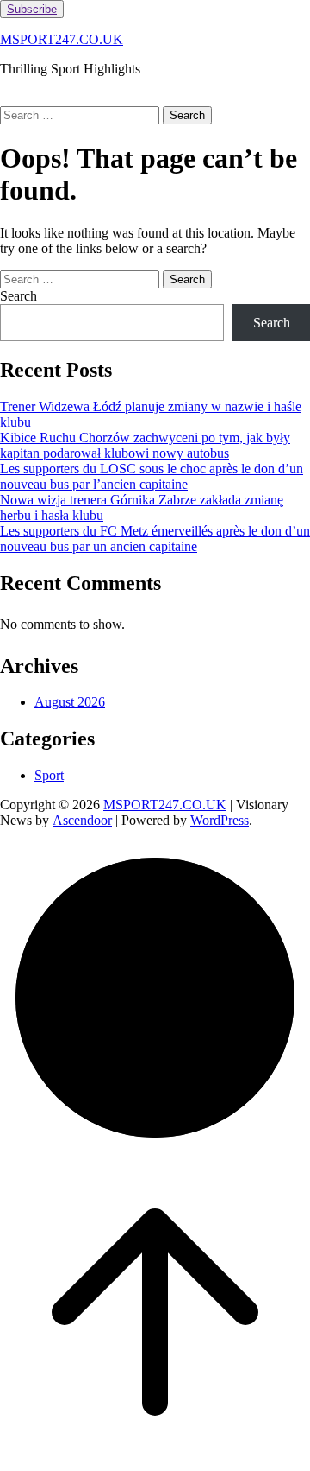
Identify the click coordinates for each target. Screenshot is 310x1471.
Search (18, 295)
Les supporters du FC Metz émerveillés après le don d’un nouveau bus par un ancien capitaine (155, 538)
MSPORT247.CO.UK (61, 39)
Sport (49, 775)
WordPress (219, 820)
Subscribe (32, 9)
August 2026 (69, 701)
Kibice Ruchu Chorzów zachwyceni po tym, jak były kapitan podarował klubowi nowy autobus (145, 445)
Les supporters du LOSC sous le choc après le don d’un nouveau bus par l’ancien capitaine (151, 476)
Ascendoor (82, 820)
